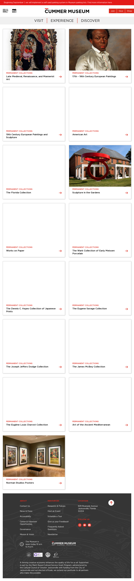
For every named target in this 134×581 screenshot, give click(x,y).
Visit (38, 20)
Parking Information (121, 2)
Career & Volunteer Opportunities (28, 523)
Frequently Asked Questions (56, 528)
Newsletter (53, 534)
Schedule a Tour (55, 516)
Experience (62, 20)
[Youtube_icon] (84, 525)
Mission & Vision (27, 534)
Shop (129, 11)
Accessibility (25, 516)
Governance (25, 529)
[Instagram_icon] (80, 525)
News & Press (26, 511)
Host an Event (54, 511)
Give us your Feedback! (58, 522)
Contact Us (25, 506)
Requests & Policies (56, 506)
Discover (90, 20)
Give (121, 11)
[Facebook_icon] (89, 525)
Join (113, 11)
